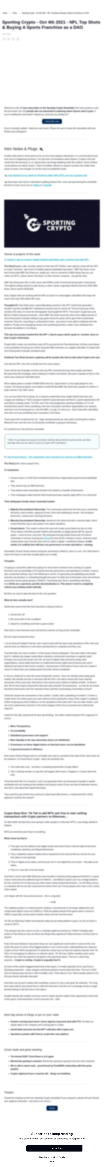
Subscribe (56, 1148)
